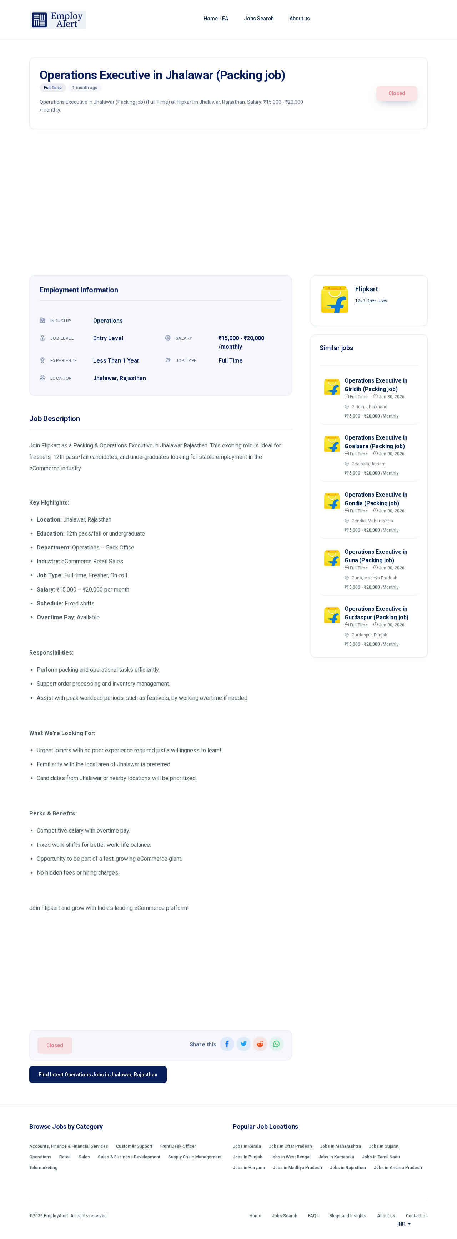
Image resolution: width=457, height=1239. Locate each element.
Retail (65, 1156)
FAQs (313, 1215)
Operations (108, 320)
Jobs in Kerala (247, 1146)
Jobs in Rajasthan (348, 1167)
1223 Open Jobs (371, 300)
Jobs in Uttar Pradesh (290, 1146)
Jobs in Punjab (247, 1156)
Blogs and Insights (348, 1215)
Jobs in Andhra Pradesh (398, 1167)
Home (255, 1215)
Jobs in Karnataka (336, 1156)
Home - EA (216, 18)
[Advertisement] (228, 204)
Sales (84, 1156)
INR (402, 1224)
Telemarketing (43, 1167)
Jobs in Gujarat (384, 1146)
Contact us (417, 1215)
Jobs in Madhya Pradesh (297, 1167)
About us (300, 18)
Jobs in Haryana (249, 1167)
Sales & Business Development (129, 1156)
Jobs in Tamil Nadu (381, 1156)
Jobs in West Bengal (290, 1156)
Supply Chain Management (195, 1156)
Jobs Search (259, 18)
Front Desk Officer (178, 1146)
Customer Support (134, 1146)
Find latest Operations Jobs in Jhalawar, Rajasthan (98, 1074)
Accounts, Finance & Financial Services (68, 1146)
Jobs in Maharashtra (340, 1146)
